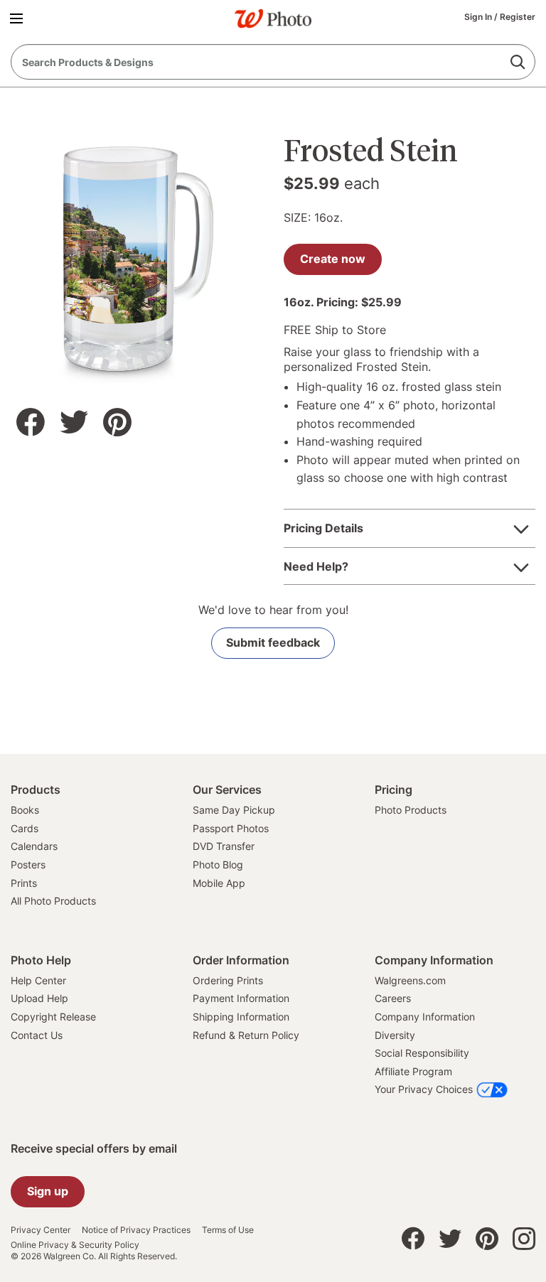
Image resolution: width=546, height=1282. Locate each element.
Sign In (479, 16)
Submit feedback (273, 642)
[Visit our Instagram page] (524, 1242)
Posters (28, 864)
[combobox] (273, 62)
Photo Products (410, 810)
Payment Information (241, 998)
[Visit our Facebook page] (413, 1242)
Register (517, 16)
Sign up (47, 1191)
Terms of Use (228, 1230)
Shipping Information (241, 1017)
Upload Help (39, 998)
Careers (393, 998)
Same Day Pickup (234, 810)
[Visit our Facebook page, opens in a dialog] (30, 421)
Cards (24, 828)
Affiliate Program (413, 1071)
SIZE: (297, 217)
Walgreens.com (410, 980)
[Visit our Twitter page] (450, 1242)
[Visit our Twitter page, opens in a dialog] (74, 421)
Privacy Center (40, 1230)
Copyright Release (53, 1017)
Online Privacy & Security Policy (75, 1245)
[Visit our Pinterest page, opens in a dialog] (117, 421)
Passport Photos (231, 828)
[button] (19, 18)
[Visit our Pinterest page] (487, 1242)
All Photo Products (53, 901)
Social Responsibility (422, 1053)
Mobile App (219, 883)
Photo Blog (218, 864)
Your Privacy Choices (424, 1089)
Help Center (38, 980)
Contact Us (37, 1035)
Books (25, 810)
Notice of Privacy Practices (136, 1230)
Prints (24, 883)
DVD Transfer (224, 846)
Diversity (395, 1035)
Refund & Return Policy (246, 1035)
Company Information (425, 1017)
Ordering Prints (228, 980)
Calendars (34, 846)
